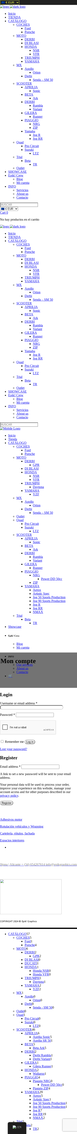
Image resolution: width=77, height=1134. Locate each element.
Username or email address (18, 703)
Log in (29, 741)
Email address (10, 766)
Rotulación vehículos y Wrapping (21, 826)
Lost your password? (13, 749)
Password (7, 714)
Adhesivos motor (11, 819)
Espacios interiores (12, 840)
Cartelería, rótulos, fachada (17, 833)
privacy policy (9, 795)
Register (6, 802)
